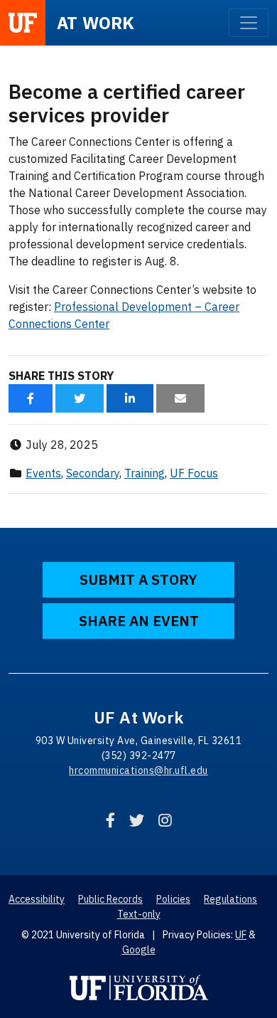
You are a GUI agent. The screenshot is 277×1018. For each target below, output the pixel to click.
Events (43, 473)
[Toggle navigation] (248, 23)
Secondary (92, 473)
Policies (173, 899)
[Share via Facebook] (31, 398)
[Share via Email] (180, 398)
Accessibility (37, 899)
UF (240, 934)
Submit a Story (138, 579)
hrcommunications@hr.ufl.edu (138, 770)
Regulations (230, 899)
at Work (96, 22)
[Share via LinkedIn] (130, 398)
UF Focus (194, 473)
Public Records (110, 899)
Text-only (139, 914)
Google (139, 949)
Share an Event (139, 620)
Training (144, 473)
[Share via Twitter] (79, 398)
